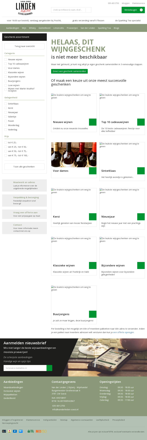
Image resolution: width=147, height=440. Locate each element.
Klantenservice (138, 3)
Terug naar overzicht (25, 46)
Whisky (32, 28)
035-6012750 (58, 405)
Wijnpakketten (10, 394)
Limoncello (58, 28)
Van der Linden (88, 28)
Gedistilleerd (44, 28)
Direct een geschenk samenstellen (69, 71)
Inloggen (125, 3)
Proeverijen (72, 28)
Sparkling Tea (104, 28)
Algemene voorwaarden (82, 420)
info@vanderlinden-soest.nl (65, 409)
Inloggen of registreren (12, 420)
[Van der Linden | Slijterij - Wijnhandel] (25, 8)
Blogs (116, 28)
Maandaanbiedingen (13, 387)
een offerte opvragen (123, 332)
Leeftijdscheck (102, 420)
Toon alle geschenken (23, 166)
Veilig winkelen (50, 420)
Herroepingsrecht (10, 423)
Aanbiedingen (12, 28)
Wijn (24, 28)
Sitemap (64, 420)
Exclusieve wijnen (12, 391)
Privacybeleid (119, 420)
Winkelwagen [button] (133, 9)
